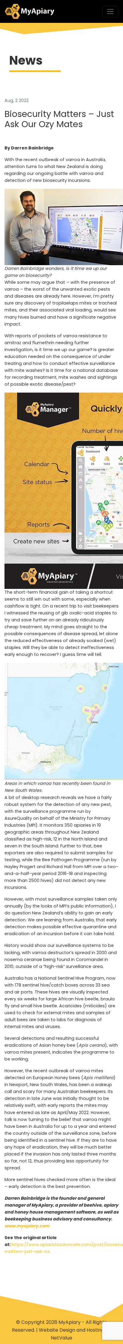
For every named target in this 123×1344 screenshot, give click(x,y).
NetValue (61, 1337)
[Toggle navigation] (110, 11)
